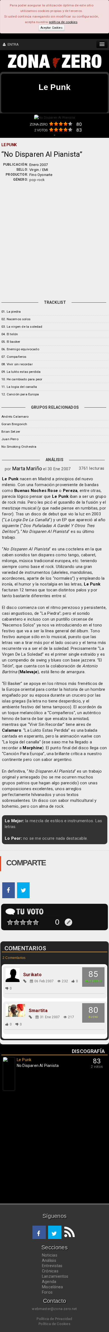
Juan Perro (9, 439)
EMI (45, 170)
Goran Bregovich (14, 424)
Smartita (38, 1010)
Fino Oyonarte (41, 175)
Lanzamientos (55, 1276)
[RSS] (68, 1232)
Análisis (49, 1260)
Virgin (34, 170)
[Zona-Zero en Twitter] (54, 1232)
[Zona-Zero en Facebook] (39, 1232)
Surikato (32, 975)
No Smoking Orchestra (18, 447)
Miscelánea (52, 1287)
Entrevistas (52, 1266)
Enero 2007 (38, 165)
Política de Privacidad (54, 1319)
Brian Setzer (10, 432)
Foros (47, 1292)
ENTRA (12, 44)
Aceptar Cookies (51, 28)
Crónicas (50, 1271)
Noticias (49, 1255)
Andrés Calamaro (15, 416)
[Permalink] (24, 981)
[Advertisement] (54, 239)
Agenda (49, 1281)
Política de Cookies (54, 1324)
